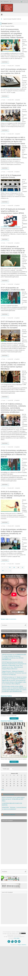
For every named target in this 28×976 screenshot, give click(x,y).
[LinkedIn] (26, 1)
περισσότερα (4, 61)
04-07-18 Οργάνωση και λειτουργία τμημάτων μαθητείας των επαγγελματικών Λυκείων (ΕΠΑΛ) (13, 211)
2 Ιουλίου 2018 (10, 446)
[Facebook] (20, 1)
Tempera (19, 944)
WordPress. (24, 944)
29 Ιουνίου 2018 (11, 488)
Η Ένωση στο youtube (8, 794)
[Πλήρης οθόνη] (25, 646)
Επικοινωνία (6, 1)
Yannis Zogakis (17, 938)
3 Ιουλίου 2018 (10, 284)
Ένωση (3, 65)
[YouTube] (24, 1)
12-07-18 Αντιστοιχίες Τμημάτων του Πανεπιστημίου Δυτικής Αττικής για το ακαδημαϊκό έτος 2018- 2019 (13, 105)
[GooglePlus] (22, 1)
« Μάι (2, 789)
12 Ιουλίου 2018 (11, 133)
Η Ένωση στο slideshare (9, 814)
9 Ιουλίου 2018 (10, 171)
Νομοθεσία (18, 65)
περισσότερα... (14, 718)
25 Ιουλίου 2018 (11, 65)
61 (22, 567)
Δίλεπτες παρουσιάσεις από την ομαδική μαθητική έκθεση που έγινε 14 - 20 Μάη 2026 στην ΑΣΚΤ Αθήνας (13, 799)
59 (14, 567)
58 (9, 567)
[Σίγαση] (22, 646)
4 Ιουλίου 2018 (10, 205)
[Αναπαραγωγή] (3, 646)
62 (3, 570)
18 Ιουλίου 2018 (11, 99)
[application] (14, 640)
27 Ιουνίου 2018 (11, 563)
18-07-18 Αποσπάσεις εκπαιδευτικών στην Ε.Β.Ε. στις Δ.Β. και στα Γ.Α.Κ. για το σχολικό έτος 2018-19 (13, 71)
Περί (1, 1)
